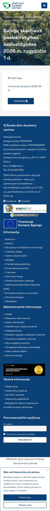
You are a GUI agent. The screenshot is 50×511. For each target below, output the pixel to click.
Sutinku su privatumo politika (21, 434)
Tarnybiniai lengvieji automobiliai (22, 347)
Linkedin (25, 201)
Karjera (9, 243)
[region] (25, 489)
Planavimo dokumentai (17, 318)
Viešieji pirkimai (13, 330)
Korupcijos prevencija (16, 268)
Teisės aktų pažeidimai (17, 398)
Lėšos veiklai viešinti (16, 351)
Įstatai (8, 314)
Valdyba (9, 259)
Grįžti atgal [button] (16, 78)
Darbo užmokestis (14, 322)
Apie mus (10, 239)
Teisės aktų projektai (16, 390)
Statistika (20, 17)
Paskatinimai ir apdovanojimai (21, 326)
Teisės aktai (11, 386)
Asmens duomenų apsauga (19, 280)
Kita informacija (13, 355)
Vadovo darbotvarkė (16, 255)
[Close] (47, 470)
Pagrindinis (8, 17)
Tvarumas (10, 272)
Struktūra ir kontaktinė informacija (23, 247)
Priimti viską (25, 497)
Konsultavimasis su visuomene (21, 293)
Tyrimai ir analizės (14, 394)
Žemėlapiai (11, 301)
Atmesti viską (25, 505)
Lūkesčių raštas (13, 251)
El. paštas (7, 424)
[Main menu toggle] (44, 5)
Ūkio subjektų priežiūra (17, 343)
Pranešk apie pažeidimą (17, 264)
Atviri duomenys (14, 276)
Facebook (11, 201)
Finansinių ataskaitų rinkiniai (20, 338)
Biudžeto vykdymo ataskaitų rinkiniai (25, 334)
